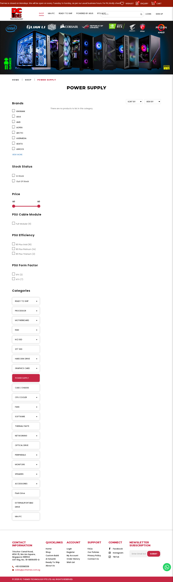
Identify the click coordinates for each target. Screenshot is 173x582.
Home (15, 79)
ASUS (18, 116)
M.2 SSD (18, 339)
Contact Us (93, 559)
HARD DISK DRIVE (22, 358)
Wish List (71, 562)
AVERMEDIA (20, 138)
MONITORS (20, 464)
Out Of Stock (22, 181)
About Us (50, 565)
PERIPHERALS (20, 455)
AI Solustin (51, 559)
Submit (153, 553)
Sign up (159, 14)
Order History (73, 559)
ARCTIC (19, 133)
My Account (72, 555)
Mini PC (18, 516)
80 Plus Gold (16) (23, 244)
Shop (28, 79)
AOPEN (18, 127)
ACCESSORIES (21, 483)
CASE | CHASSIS (22, 387)
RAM (17, 330)
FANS (17, 407)
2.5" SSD (18, 349)
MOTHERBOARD (22, 320)
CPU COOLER (21, 397)
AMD (18, 122)
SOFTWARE (20, 416)
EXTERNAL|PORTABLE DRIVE (24, 504)
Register (71, 552)
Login (148, 14)
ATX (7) (19, 279)
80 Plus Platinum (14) (25, 249)
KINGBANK (20, 111)
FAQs (90, 548)
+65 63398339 (22, 566)
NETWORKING (21, 435)
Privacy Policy (94, 555)
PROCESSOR (20, 310)
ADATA (19, 143)
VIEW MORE (17, 154)
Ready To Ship (53, 562)
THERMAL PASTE (22, 426)
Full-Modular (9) (23, 224)
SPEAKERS (19, 474)
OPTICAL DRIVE (21, 445)
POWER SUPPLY (46, 79)
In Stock (19, 176)
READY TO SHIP (22, 301)
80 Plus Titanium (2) (25, 254)
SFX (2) (19, 274)
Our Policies (93, 552)
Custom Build (52, 555)
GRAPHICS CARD (22, 368)
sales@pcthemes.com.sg (27, 569)
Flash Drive (20, 493)
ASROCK (19, 149)
